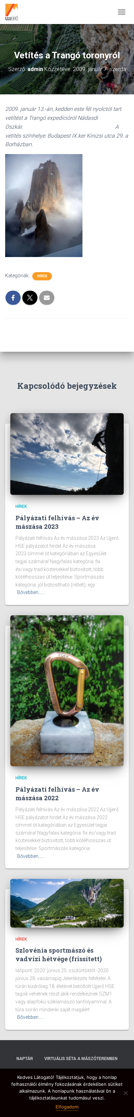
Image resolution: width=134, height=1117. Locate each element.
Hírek (42, 276)
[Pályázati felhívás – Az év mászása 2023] (67, 453)
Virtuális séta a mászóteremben (81, 1058)
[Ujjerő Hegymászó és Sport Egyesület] (14, 12)
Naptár (24, 1058)
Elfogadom (67, 1106)
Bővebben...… (31, 592)
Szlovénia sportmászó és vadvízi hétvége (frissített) (58, 954)
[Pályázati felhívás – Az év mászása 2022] (67, 690)
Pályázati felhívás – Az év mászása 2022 (57, 793)
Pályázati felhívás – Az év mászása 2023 (57, 522)
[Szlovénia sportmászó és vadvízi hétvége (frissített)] (67, 903)
